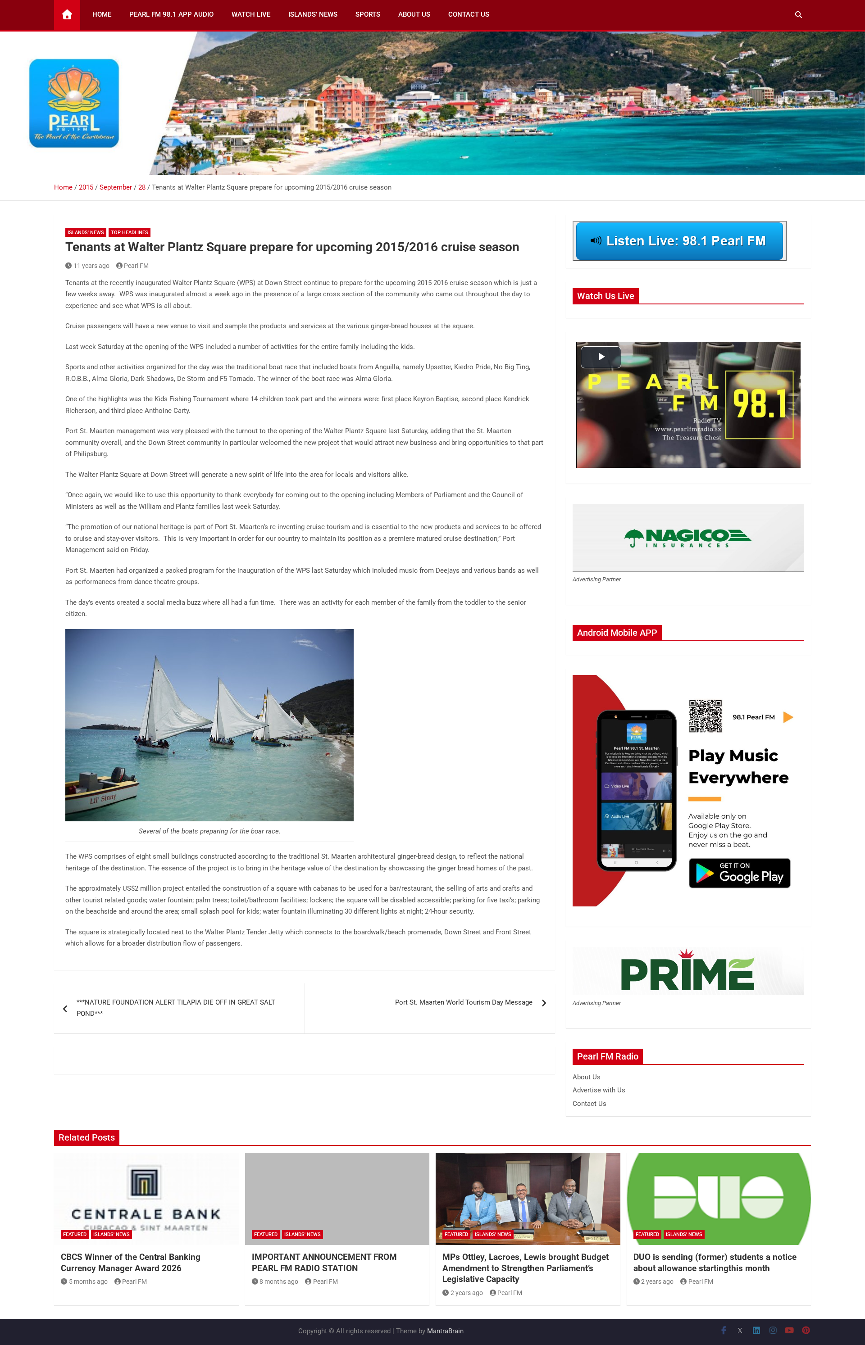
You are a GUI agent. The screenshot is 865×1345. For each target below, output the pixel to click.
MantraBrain (445, 1331)
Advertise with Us (599, 1090)
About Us (414, 14)
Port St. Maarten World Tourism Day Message (464, 1002)
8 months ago (279, 1281)
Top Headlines (129, 232)
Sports (367, 14)
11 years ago (91, 265)
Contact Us (468, 14)
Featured (74, 1234)
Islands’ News (312, 14)
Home (101, 14)
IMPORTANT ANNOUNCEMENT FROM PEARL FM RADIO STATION (324, 1262)
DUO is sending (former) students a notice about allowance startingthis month (715, 1262)
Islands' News (86, 232)
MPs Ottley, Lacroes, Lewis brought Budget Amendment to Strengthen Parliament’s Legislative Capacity (525, 1268)
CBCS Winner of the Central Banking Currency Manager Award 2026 (130, 1262)
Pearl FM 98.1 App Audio (171, 14)
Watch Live (251, 14)
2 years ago (467, 1292)
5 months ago (88, 1281)
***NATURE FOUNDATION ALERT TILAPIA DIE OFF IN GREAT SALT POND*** (176, 1008)
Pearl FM (136, 265)
